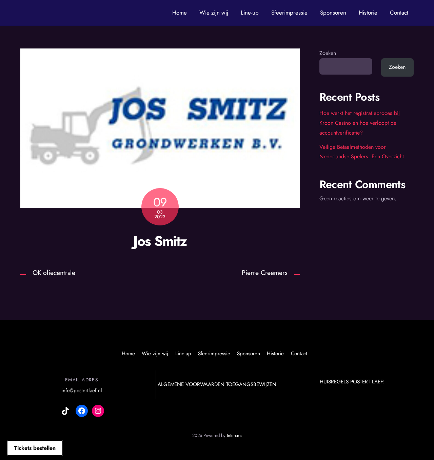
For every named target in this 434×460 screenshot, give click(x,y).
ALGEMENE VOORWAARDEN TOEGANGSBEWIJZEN (217, 384)
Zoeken (327, 53)
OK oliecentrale (54, 272)
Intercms (234, 435)
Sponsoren (333, 12)
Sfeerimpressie (289, 12)
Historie (368, 12)
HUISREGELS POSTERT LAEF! (352, 381)
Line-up (250, 12)
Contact (399, 12)
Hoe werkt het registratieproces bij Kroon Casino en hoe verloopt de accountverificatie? (359, 123)
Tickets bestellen (35, 448)
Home (179, 12)
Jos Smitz (159, 241)
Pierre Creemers (265, 272)
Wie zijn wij (213, 12)
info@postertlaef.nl (81, 390)
